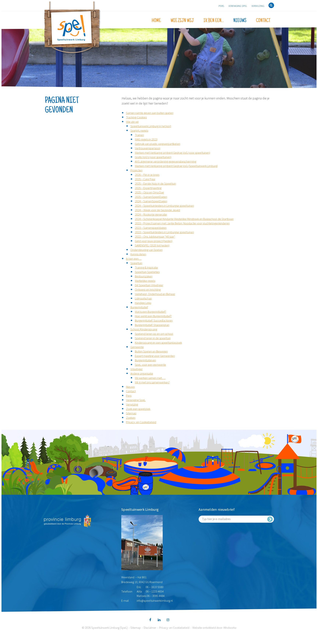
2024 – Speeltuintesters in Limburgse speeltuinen (164, 205)
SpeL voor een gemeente (150, 364)
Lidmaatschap (143, 298)
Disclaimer (150, 627)
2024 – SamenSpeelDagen (151, 201)
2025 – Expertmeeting (148, 188)
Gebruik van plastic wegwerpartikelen (157, 144)
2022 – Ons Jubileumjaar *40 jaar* (155, 236)
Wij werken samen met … (150, 378)
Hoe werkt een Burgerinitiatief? (153, 316)
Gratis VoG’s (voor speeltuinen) (153, 157)
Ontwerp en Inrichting (148, 289)
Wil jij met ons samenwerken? (152, 382)
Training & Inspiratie (146, 267)
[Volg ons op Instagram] (168, 620)
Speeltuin (136, 263)
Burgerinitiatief (139, 307)
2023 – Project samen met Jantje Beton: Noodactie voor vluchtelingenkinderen (182, 223)
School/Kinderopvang (143, 329)
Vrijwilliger (136, 369)
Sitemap (131, 413)
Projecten (136, 170)
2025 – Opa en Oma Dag (149, 192)
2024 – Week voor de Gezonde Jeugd (157, 210)
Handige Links (143, 303)
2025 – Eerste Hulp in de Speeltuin (155, 183)
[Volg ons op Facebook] (150, 620)
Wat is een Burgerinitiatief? (150, 311)
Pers (221, 6)
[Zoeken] (271, 5)
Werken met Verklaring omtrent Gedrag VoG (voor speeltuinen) (172, 152)
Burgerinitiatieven (145, 360)
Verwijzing (257, 6)
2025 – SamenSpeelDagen (151, 197)
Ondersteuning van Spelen (146, 250)
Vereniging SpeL (237, 6)
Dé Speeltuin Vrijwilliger (149, 285)
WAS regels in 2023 (146, 139)
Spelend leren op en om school (154, 334)
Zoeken (130, 417)
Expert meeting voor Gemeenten (155, 356)
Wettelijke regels (145, 281)
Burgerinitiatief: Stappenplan (152, 325)
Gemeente (137, 347)
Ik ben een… (214, 20)
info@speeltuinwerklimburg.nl (155, 600)
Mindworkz (230, 627)
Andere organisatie (141, 373)
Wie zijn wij (182, 20)
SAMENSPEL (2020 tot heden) (152, 245)
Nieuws (239, 20)
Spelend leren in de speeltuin (153, 338)
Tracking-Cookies (136, 117)
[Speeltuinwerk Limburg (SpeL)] (72, 27)
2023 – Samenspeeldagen (151, 228)
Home (156, 20)
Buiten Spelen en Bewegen (151, 351)
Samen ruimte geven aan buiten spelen (149, 113)
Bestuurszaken (143, 276)
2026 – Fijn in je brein (147, 175)
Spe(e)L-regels (139, 130)
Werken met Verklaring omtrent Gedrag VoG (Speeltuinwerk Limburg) (176, 166)
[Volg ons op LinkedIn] (159, 620)
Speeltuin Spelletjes (147, 272)
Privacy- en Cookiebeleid (141, 422)
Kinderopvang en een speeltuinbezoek (158, 342)
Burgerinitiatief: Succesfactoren (154, 320)
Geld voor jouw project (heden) (153, 241)
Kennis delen (138, 254)
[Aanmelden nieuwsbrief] (270, 519)
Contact (263, 20)
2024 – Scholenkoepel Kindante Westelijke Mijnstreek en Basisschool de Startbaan (184, 219)
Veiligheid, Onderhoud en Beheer (155, 294)
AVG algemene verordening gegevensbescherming (165, 161)
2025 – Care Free (145, 179)
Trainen (139, 135)
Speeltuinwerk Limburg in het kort (150, 126)
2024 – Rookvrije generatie (151, 214)
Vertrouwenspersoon (147, 148)
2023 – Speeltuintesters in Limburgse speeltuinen (164, 232)
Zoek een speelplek (138, 409)
